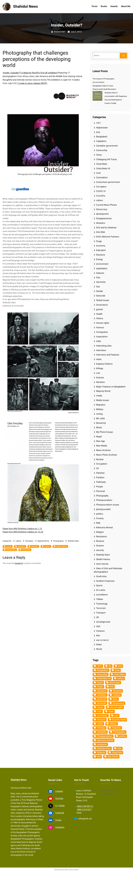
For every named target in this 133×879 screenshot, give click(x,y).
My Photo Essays (104, 432)
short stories (102, 563)
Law (98, 373)
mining (99, 414)
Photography (58, 541)
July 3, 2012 (76, 31)
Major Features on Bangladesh (110, 386)
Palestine (116, 727)
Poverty (100, 518)
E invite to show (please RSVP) (32, 83)
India (98, 341)
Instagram (59, 827)
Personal (100, 491)
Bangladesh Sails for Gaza (103, 86)
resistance (102, 744)
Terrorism (101, 608)
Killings (99, 368)
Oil (97, 468)
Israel (111, 711)
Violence (100, 631)
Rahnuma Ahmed (104, 527)
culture (18, 541)
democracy (114, 682)
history (100, 707)
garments (101, 699)
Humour (100, 327)
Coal (98, 173)
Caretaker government (107, 145)
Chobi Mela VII (103, 168)
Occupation (101, 463)
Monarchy (101, 423)
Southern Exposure (105, 581)
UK (97, 617)
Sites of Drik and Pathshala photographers (108, 570)
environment (102, 264)
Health (99, 314)
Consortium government (108, 182)
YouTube (59, 798)
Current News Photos (106, 205)
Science (100, 545)
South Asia (101, 576)
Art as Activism (98, 82)
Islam (99, 359)
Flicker (58, 820)
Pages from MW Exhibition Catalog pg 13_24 (23, 531)
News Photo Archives (106, 454)
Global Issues (102, 300)
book (117, 670)
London (47, 546)
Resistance (101, 536)
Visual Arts (26, 550)
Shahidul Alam (59, 31)
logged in (19, 563)
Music (99, 427)
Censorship (101, 150)
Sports (99, 585)
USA (98, 626)
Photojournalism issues (107, 504)
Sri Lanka (100, 590)
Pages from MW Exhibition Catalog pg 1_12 (22, 528)
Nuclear (100, 459)
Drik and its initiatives (106, 227)
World (99, 649)
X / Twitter (60, 805)
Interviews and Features (107, 354)
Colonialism (102, 177)
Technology (101, 603)
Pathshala (101, 482)
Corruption (101, 186)
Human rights (102, 323)
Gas (98, 286)
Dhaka (100, 686)
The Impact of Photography (103, 79)
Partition (100, 477)
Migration (100, 404)
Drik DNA (100, 232)
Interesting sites (104, 345)
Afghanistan (102, 127)
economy (100, 245)
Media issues (102, 400)
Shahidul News (25, 6)
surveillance (102, 594)
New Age (100, 441)
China (99, 154)
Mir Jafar (100, 418)
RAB (98, 523)
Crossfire (100, 195)
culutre (8, 546)
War (98, 635)
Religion (100, 532)
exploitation (101, 268)
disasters (100, 223)
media (99, 395)
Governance (102, 304)
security (100, 550)
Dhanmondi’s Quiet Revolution (104, 89)
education (101, 690)
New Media (101, 445)
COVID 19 (100, 191)
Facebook (59, 812)
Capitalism (101, 141)
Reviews (100, 541)
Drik (112, 686)
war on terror (102, 640)
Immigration (102, 332)
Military (99, 409)
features (100, 273)
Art (110, 666)
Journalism (102, 715)
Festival (116, 695)
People (99, 486)
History (99, 318)
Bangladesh (101, 136)
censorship (102, 674)
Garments (101, 282)
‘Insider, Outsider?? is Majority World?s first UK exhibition (30, 72)
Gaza (115, 699)
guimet (99, 309)
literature (100, 382)
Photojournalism (104, 500)
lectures (100, 377)
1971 (98, 123)
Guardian (34, 546)
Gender (99, 291)
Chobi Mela (101, 164)
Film (98, 277)
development (102, 214)
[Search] (123, 55)
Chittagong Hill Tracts (106, 159)
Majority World (43, 541)
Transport (100, 612)
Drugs (99, 241)
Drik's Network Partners (107, 236)
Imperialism (102, 336)
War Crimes (113, 756)
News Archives (103, 450)
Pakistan (100, 473)
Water (99, 644)
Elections (100, 254)
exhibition (21, 546)
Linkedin (59, 791)
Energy (99, 259)
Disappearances (104, 218)
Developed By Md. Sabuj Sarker (66, 869)
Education (29, 541)
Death (100, 682)
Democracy (101, 209)
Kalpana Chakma (104, 363)
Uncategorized (103, 621)
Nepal (99, 436)
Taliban (99, 599)
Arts (98, 132)
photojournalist (103, 509)
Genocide (100, 295)
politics (99, 513)
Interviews (101, 350)
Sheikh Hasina (103, 559)
